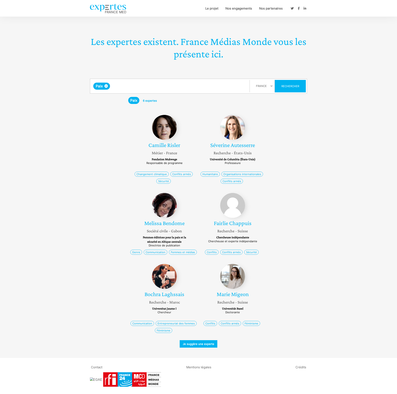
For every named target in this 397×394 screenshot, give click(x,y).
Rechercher (290, 86)
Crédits (300, 367)
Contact (96, 367)
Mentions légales (198, 367)
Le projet (211, 8)
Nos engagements (238, 8)
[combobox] (170, 86)
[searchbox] (152, 86)
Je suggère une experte (198, 344)
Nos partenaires (271, 8)
